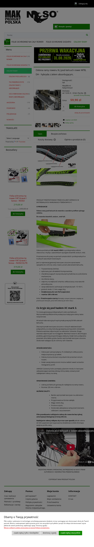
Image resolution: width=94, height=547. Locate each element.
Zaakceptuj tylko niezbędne (26, 533)
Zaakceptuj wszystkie (70, 533)
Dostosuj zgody (50, 533)
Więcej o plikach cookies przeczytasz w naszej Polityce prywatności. (27, 528)
